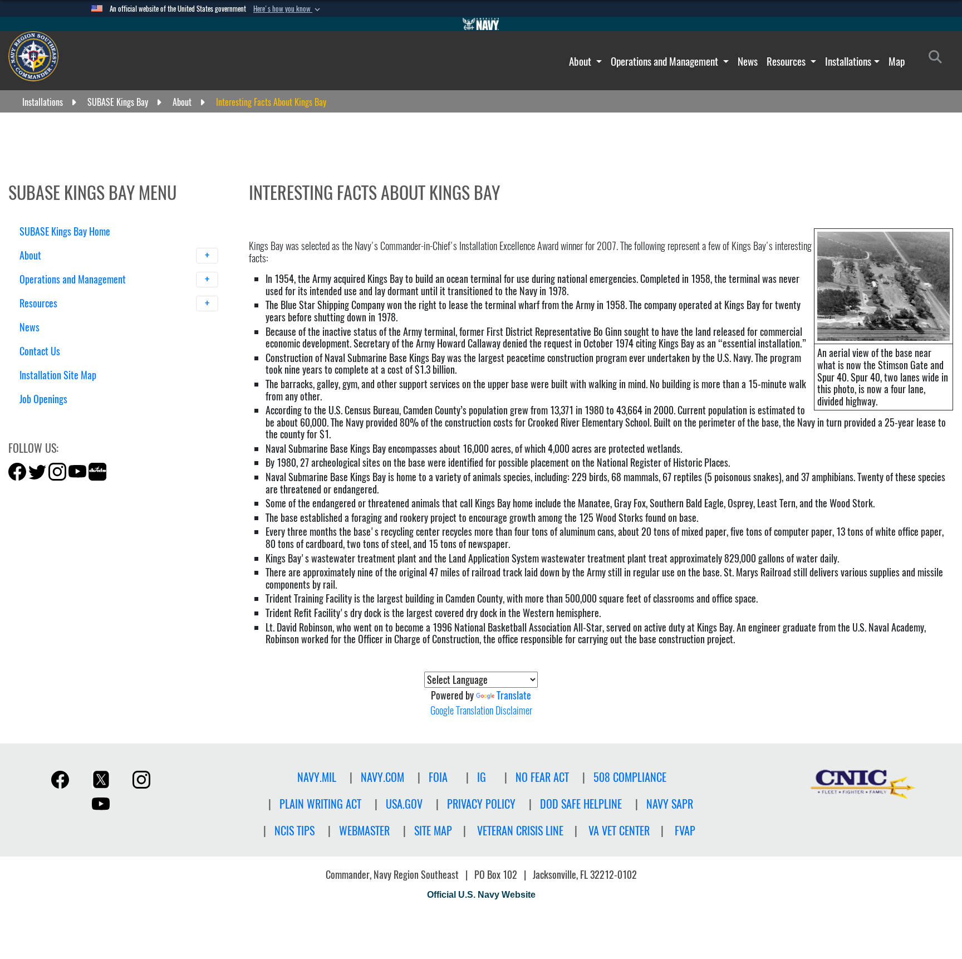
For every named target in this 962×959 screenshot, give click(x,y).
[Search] (77, 418)
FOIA (438, 777)
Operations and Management (665, 61)
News (748, 61)
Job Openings (43, 399)
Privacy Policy (481, 803)
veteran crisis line (520, 830)
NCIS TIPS (294, 830)
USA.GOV (404, 803)
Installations (848, 61)
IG (481, 777)
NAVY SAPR (669, 803)
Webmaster (364, 830)
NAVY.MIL (316, 777)
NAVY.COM (382, 777)
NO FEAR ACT (542, 777)
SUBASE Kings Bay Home (64, 231)
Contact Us (39, 351)
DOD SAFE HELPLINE (581, 803)
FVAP (685, 830)
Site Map (433, 830)
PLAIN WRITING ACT (320, 803)
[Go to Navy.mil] (481, 24)
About (581, 61)
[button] (287, 8)
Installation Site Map (57, 375)
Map (897, 61)
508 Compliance (629, 777)
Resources (787, 61)
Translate (514, 695)
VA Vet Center (619, 830)
